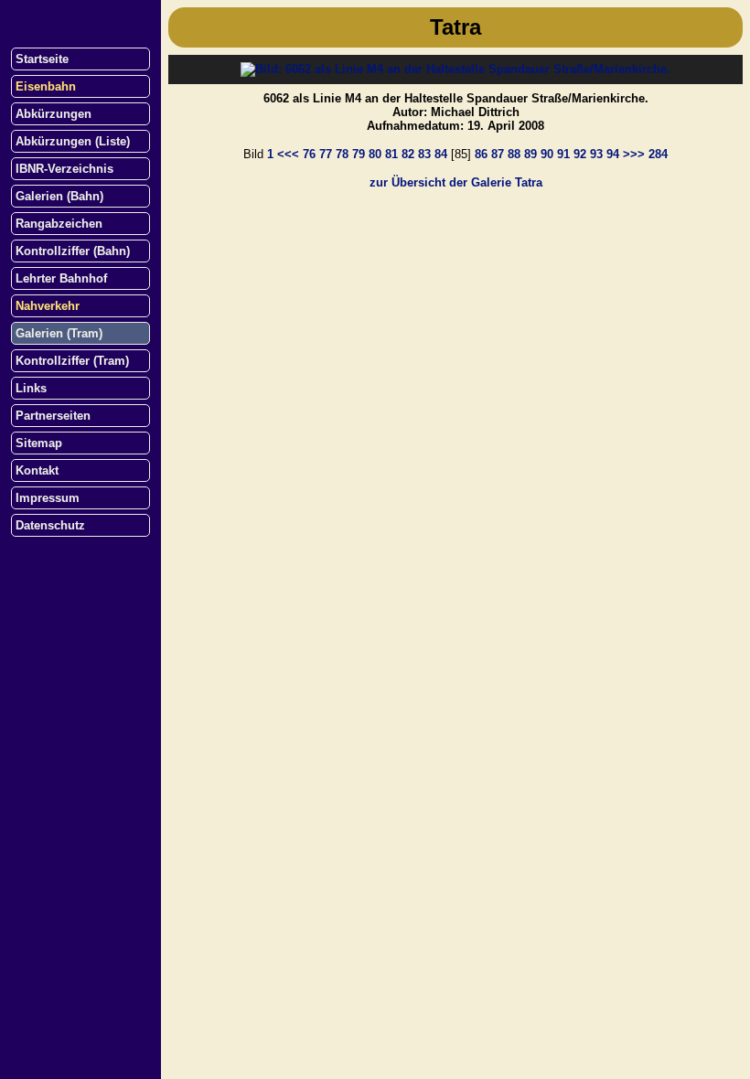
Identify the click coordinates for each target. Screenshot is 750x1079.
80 (375, 154)
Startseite (42, 59)
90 (547, 154)
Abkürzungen (53, 114)
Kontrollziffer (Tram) (72, 361)
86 (481, 154)
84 (440, 154)
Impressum (48, 498)
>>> (634, 154)
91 (563, 154)
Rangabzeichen (59, 223)
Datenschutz (50, 525)
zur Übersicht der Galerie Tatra (456, 182)
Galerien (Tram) (59, 333)
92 (579, 154)
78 (342, 154)
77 (325, 154)
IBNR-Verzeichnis (64, 169)
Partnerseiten (53, 415)
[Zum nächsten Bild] (455, 69)
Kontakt (37, 470)
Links (31, 388)
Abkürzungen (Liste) (73, 141)
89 (530, 154)
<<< (288, 154)
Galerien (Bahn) (59, 196)
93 (596, 154)
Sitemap (39, 443)
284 (658, 154)
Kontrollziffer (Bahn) (73, 251)
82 (408, 154)
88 (514, 154)
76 (309, 154)
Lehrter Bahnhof (61, 278)
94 (612, 154)
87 (497, 154)
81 (391, 154)
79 (358, 154)
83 (424, 154)
